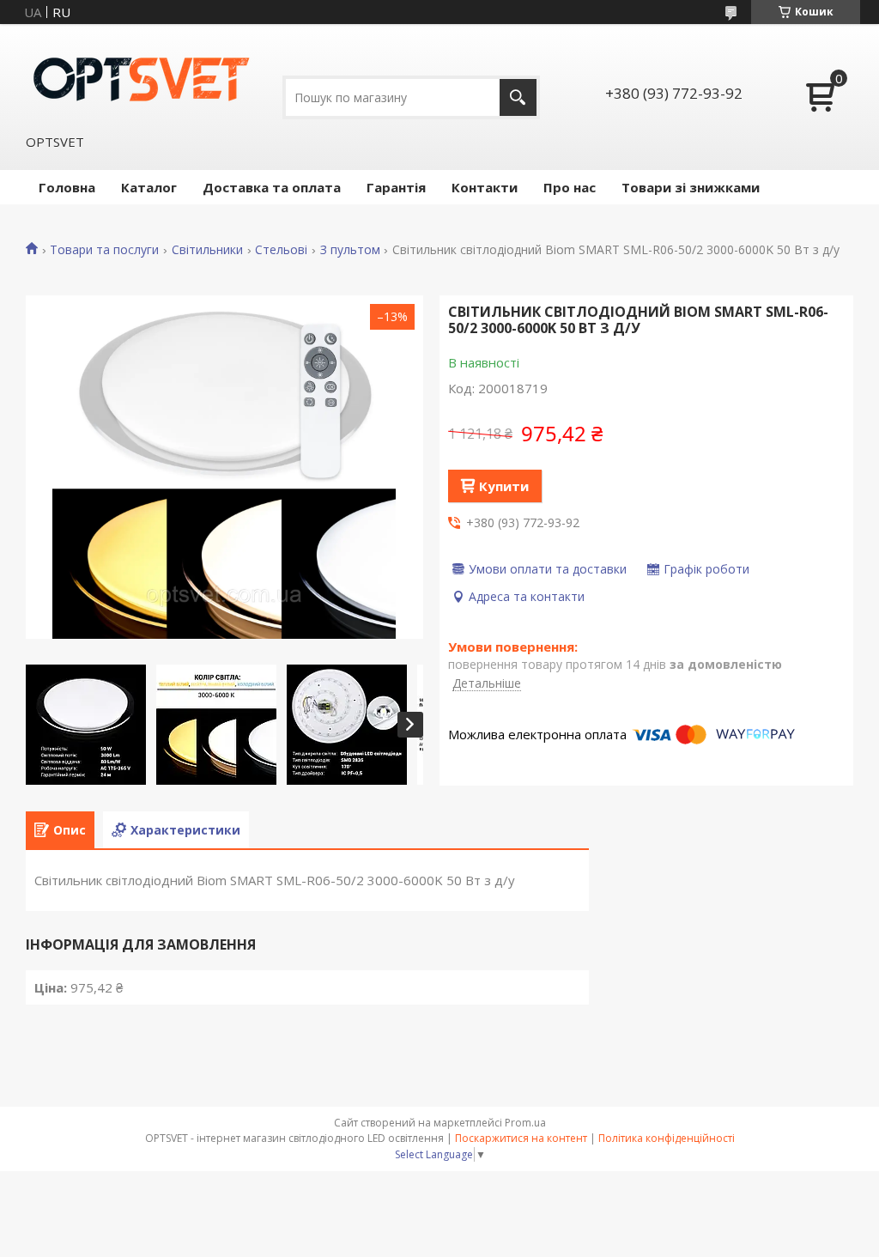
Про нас (569, 187)
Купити (504, 486)
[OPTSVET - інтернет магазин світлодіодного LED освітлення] (142, 78)
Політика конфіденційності (666, 1138)
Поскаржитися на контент (521, 1138)
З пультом (350, 250)
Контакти (485, 187)
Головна (67, 187)
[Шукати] (518, 97)
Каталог (149, 187)
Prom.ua (525, 1122)
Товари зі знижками (690, 187)
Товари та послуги (104, 250)
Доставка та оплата (272, 187)
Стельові (281, 250)
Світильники (207, 250)
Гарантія (396, 187)
